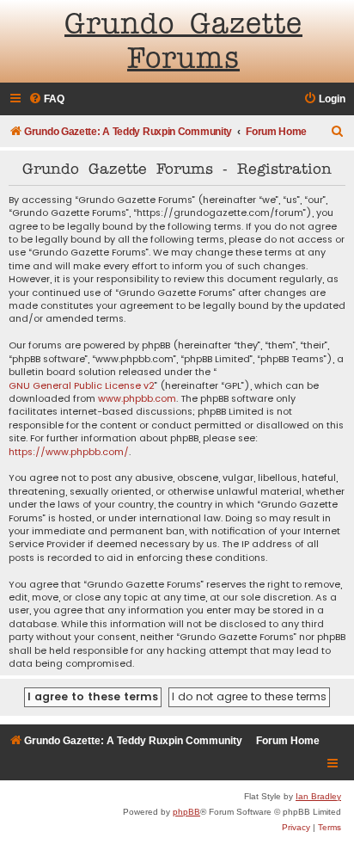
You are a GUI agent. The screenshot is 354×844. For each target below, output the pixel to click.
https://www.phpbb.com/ (69, 452)
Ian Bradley (318, 796)
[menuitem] (46, 99)
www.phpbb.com (137, 398)
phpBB (186, 811)
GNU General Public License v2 (82, 385)
